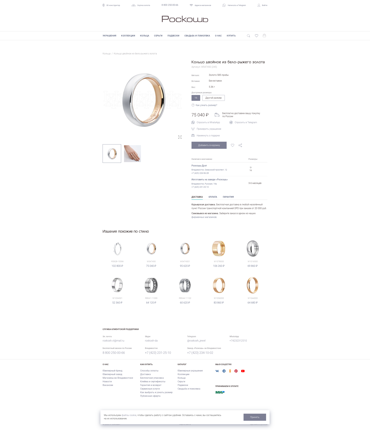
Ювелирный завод (112, 374)
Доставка (145, 374)
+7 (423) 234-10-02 (200, 353)
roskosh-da (151, 340)
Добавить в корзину (209, 145)
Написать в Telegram (236, 5)
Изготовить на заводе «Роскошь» (210, 179)
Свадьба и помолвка (197, 35)
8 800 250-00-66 (170, 5)
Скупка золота (143, 5)
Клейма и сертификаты (152, 381)
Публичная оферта (150, 396)
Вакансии (108, 385)
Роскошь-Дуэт (199, 165)
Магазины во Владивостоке (118, 378)
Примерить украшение (209, 129)
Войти (264, 5)
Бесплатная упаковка (152, 378)
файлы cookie (129, 415)
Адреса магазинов (203, 5)
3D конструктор (113, 5)
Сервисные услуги (150, 388)
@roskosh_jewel (196, 340)
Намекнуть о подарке (208, 135)
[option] (143, 100)
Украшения (109, 35)
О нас (218, 35)
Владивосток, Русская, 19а (204, 184)
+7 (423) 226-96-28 (200, 173)
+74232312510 (238, 340)
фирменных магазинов (204, 217)
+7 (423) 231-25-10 (200, 187)
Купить (231, 35)
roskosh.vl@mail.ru (113, 340)
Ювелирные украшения (190, 370)
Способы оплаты (149, 370)
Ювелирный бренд (112, 370)
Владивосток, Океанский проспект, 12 (209, 170)
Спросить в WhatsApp (208, 122)
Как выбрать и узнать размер (156, 392)
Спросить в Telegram (246, 122)
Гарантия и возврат (150, 385)
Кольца (144, 35)
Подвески (174, 35)
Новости (107, 381)
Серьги (158, 35)
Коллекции (128, 35)
